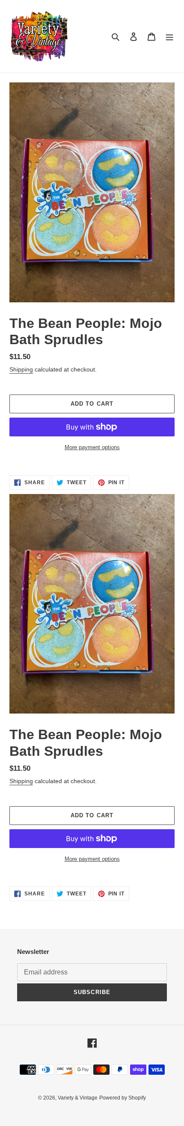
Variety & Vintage (78, 1098)
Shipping (21, 369)
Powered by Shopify (122, 1098)
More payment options (92, 447)
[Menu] (169, 36)
